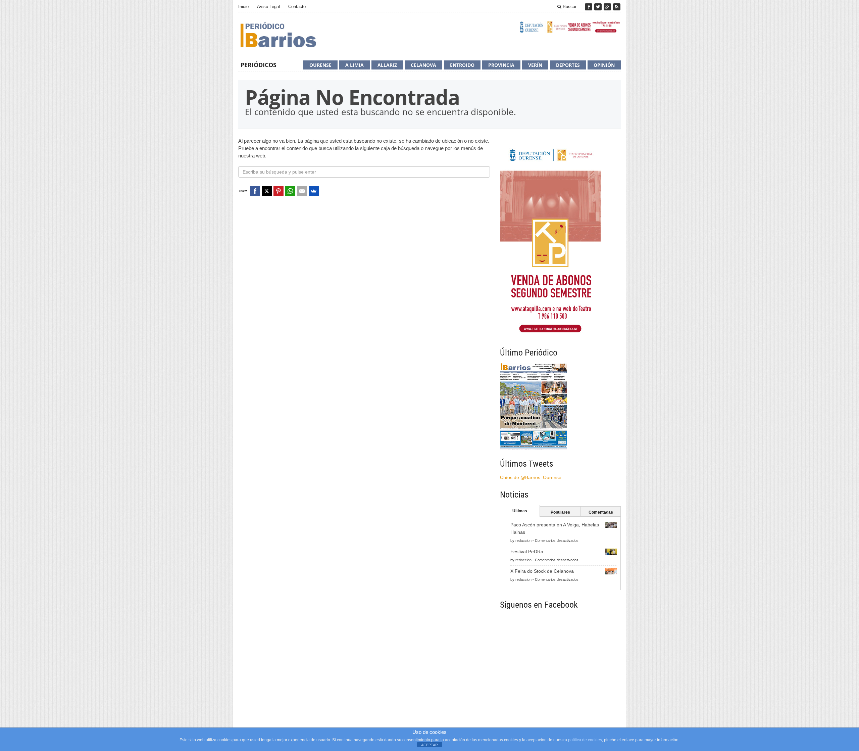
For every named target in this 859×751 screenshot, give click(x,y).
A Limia (354, 65)
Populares (560, 512)
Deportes (568, 65)
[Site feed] (617, 7)
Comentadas (601, 512)
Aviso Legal (268, 6)
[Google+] (608, 7)
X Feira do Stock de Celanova (542, 571)
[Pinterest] (278, 191)
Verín (535, 65)
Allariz (387, 65)
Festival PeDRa (526, 551)
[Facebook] (589, 7)
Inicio (243, 6)
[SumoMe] (314, 191)
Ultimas (519, 511)
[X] (267, 191)
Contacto (297, 6)
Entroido (462, 65)
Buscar (568, 6)
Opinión (604, 65)
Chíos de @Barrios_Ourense (530, 477)
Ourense (320, 65)
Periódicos (258, 65)
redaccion (523, 540)
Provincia (501, 65)
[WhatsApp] (290, 191)
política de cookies (585, 740)
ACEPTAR (429, 745)
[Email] (302, 191)
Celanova (423, 65)
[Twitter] (598, 7)
